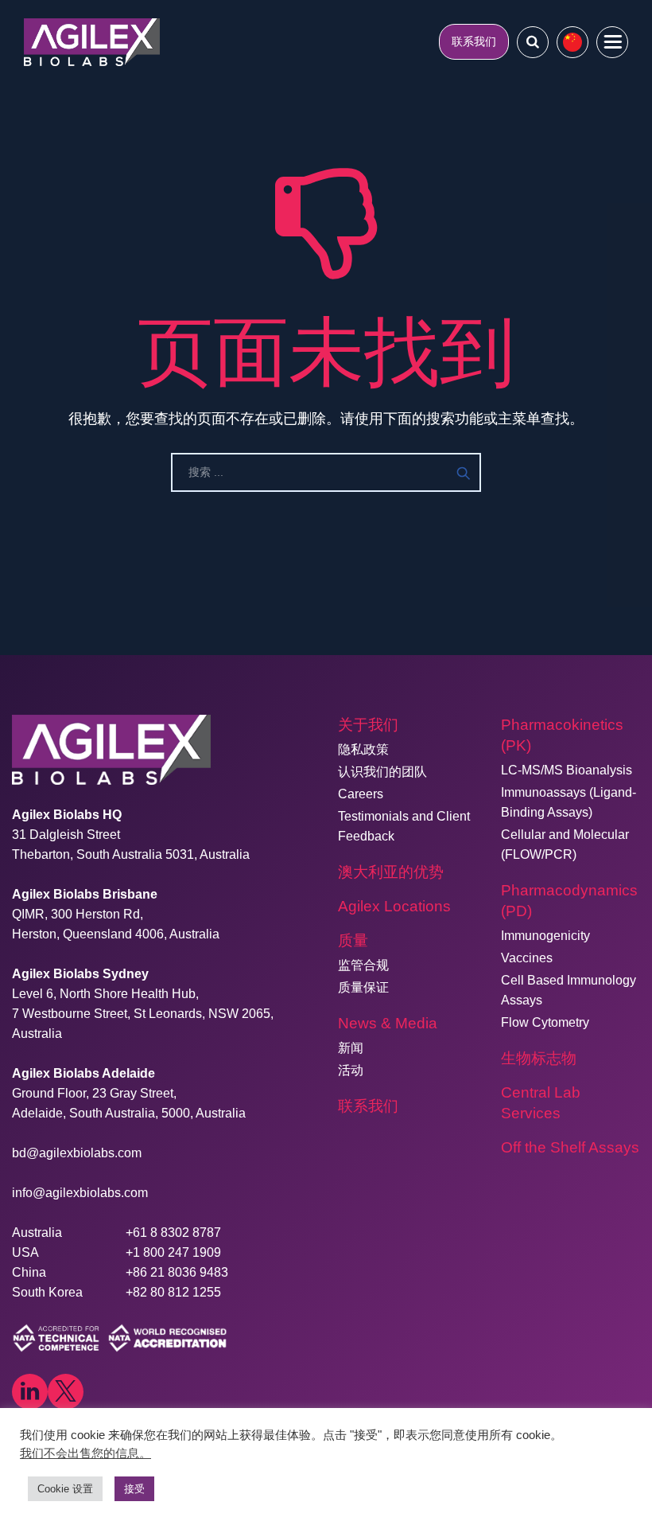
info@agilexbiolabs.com (80, 1192)
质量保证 (363, 987)
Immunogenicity (545, 935)
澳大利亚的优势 (391, 872)
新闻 (350, 1048)
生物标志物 (538, 1058)
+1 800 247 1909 (173, 1252)
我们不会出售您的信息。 (85, 1453)
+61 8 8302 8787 (173, 1232)
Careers (360, 794)
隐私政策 (363, 749)
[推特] (65, 1392)
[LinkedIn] (30, 1392)
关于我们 (368, 724)
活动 (350, 1070)
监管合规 (363, 965)
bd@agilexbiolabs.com (77, 1153)
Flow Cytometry (545, 1022)
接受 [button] (134, 1489)
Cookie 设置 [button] (65, 1489)
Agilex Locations (394, 906)
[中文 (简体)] (572, 42)
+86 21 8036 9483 (177, 1272)
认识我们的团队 (382, 771)
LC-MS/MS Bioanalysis (566, 770)
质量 (353, 940)
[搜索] (532, 42)
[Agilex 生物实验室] (92, 42)
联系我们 (474, 41)
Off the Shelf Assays (570, 1147)
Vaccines (527, 958)
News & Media (387, 1023)
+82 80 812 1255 (173, 1292)
